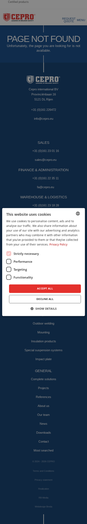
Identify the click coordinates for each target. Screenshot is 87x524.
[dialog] (43, 262)
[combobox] (78, 213)
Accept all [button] (45, 288)
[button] (44, 308)
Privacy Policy (58, 245)
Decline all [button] (44, 299)
